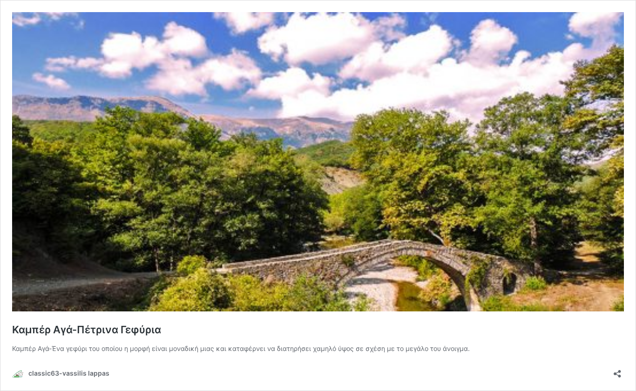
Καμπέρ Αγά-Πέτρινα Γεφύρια (86, 330)
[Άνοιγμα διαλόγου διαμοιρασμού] (617, 371)
